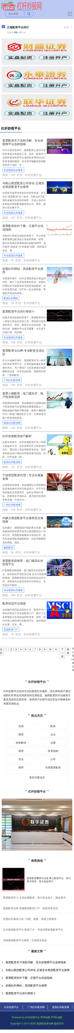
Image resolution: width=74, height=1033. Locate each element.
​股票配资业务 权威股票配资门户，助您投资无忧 (30, 908)
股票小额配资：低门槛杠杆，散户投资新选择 (22, 395)
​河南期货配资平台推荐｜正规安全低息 (25, 940)
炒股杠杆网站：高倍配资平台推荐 (22, 270)
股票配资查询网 (44, 1023)
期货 (21, 734)
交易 (21, 726)
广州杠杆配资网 (12, 380)
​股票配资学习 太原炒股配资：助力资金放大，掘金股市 (34, 897)
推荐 (21, 767)
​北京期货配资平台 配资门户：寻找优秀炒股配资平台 (33, 929)
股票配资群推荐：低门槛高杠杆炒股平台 (22, 562)
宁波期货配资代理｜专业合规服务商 (22, 477)
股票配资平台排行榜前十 (18, 311)
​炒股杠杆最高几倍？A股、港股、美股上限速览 (29, 919)
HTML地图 (56, 1017)
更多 (66, 27)
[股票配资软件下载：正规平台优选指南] (59, 229)
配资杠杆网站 (11, 298)
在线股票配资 (53, 767)
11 (56, 649)
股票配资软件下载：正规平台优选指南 (22, 227)
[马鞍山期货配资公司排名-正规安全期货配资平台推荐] (59, 187)
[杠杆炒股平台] (22, 5)
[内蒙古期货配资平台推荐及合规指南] (59, 521)
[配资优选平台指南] (59, 610)
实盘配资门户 (11, 629)
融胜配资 (8, 547)
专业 (21, 759)
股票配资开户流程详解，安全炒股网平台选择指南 (22, 142)
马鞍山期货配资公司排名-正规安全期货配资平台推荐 (23, 185)
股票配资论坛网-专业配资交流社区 (23, 352)
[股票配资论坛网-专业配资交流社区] (59, 356)
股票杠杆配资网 (12, 422)
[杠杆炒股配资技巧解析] (59, 444)
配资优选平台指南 (14, 603)
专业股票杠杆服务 (13, 170)
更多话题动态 (37, 777)
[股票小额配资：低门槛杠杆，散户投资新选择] (59, 399)
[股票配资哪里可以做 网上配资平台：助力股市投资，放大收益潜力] (13, 879)
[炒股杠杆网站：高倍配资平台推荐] (59, 274)
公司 (53, 759)
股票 (21, 751)
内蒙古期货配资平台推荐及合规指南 (22, 520)
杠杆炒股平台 (11, 1007)
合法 (53, 734)
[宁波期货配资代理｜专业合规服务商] (59, 481)
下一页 (62, 653)
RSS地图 (45, 1017)
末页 (68, 651)
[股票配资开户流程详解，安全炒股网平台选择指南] (59, 146)
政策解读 (21, 742)
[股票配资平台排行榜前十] (59, 315)
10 (50, 649)
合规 (53, 742)
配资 (53, 726)
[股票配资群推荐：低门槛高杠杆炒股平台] (59, 567)
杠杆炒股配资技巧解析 (17, 436)
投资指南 (53, 751)
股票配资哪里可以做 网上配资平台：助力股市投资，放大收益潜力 (49, 879)
